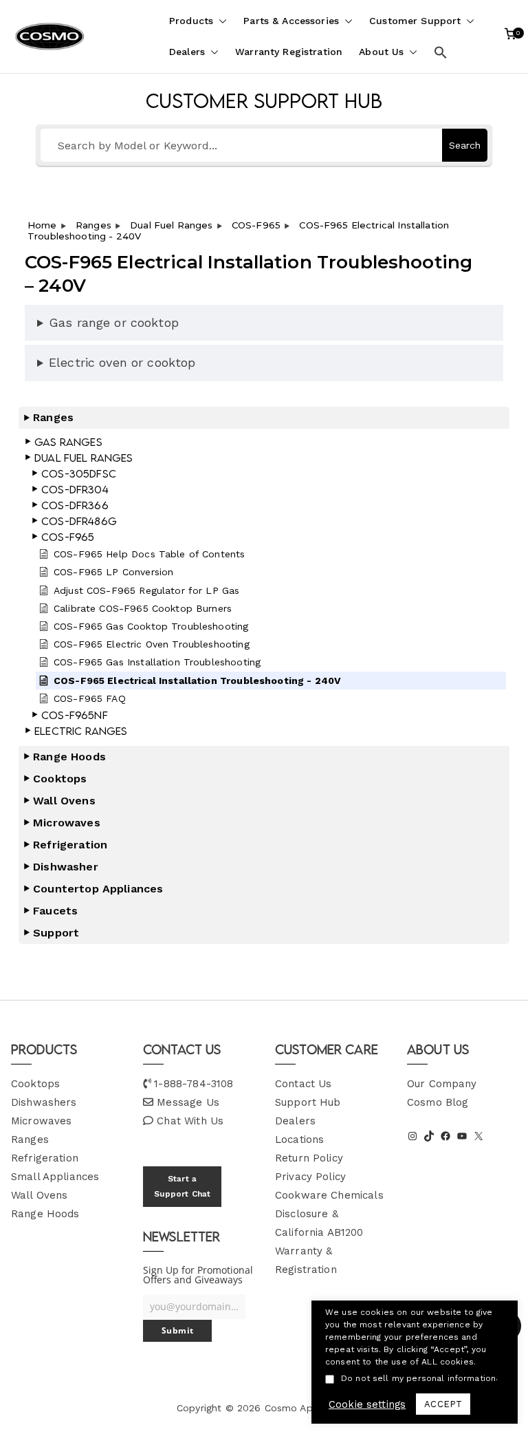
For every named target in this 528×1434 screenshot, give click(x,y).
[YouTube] (462, 1136)
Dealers (187, 51)
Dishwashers (44, 1102)
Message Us (188, 1102)
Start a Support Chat (182, 1186)
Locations (299, 1139)
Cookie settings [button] (367, 1404)
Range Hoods (45, 1214)
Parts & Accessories (291, 20)
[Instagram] (412, 1136)
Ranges (30, 1139)
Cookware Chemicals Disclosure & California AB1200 (329, 1214)
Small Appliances (55, 1176)
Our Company (442, 1084)
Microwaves (41, 1121)
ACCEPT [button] (443, 1404)
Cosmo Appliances (308, 1407)
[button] (220, 21)
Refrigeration (44, 1158)
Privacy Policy (310, 1176)
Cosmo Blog (438, 1102)
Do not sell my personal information (418, 1378)
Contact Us (303, 1084)
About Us (381, 51)
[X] (478, 1136)
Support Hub (308, 1102)
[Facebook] (445, 1136)
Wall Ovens (39, 1195)
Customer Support (415, 20)
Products (191, 20)
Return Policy (309, 1158)
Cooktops (35, 1084)
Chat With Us (190, 1121)
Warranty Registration (288, 51)
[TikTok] (429, 1136)
